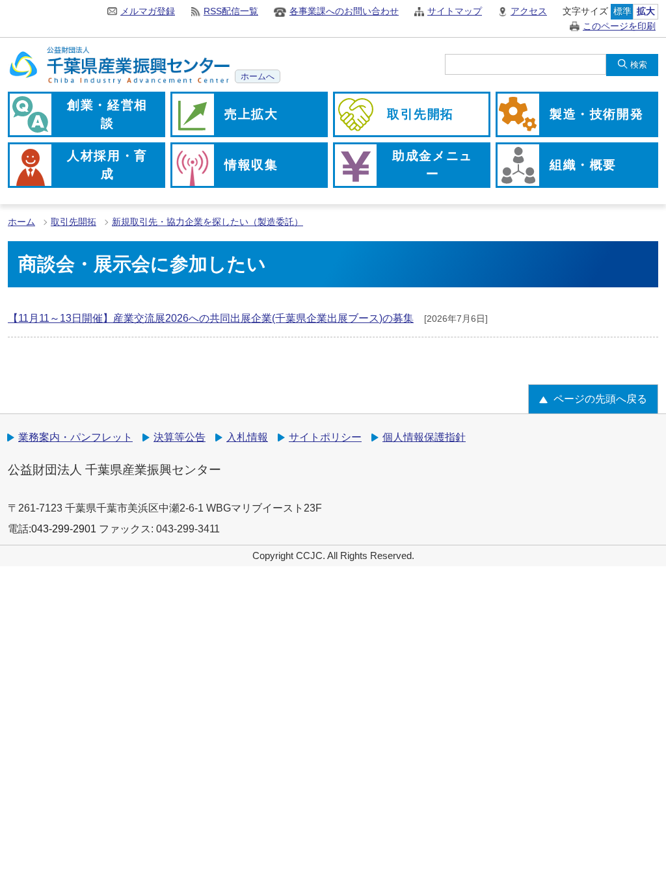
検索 (638, 65)
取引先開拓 (73, 222)
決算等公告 (179, 437)
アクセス (529, 11)
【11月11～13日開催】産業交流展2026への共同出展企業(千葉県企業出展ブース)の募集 (211, 318)
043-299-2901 (63, 528)
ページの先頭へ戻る (600, 398)
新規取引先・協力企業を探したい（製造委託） (207, 222)
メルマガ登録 (147, 11)
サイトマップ (454, 11)
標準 (622, 11)
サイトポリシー (325, 437)
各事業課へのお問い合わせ (344, 11)
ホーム (21, 222)
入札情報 (247, 437)
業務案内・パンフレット (75, 437)
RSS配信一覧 (231, 11)
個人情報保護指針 (424, 437)
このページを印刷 (619, 26)
